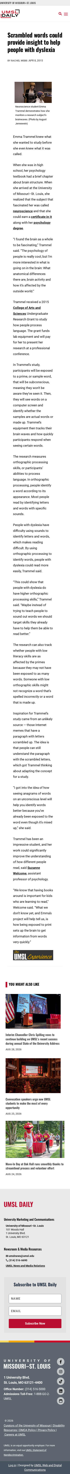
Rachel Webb (19, 60)
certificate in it (41, 217)
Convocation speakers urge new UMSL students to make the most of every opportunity (28, 1103)
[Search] (60, 14)
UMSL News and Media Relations (25, 1265)
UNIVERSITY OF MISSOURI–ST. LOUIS (18, 3)
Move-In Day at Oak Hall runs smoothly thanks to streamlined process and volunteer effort (35, 1166)
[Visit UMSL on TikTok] (60, 1381)
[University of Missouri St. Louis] (27, 1367)
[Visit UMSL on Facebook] (60, 1361)
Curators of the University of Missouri (27, 1425)
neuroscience (23, 211)
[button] (66, 14)
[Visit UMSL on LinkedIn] (60, 1391)
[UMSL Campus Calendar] (60, 1401)
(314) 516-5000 (35, 1389)
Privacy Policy (46, 1430)
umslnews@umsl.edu (21, 1255)
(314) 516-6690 (18, 1260)
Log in (12, 1465)
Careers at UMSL (15, 1434)
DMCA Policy (27, 1430)
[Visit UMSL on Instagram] (60, 1371)
